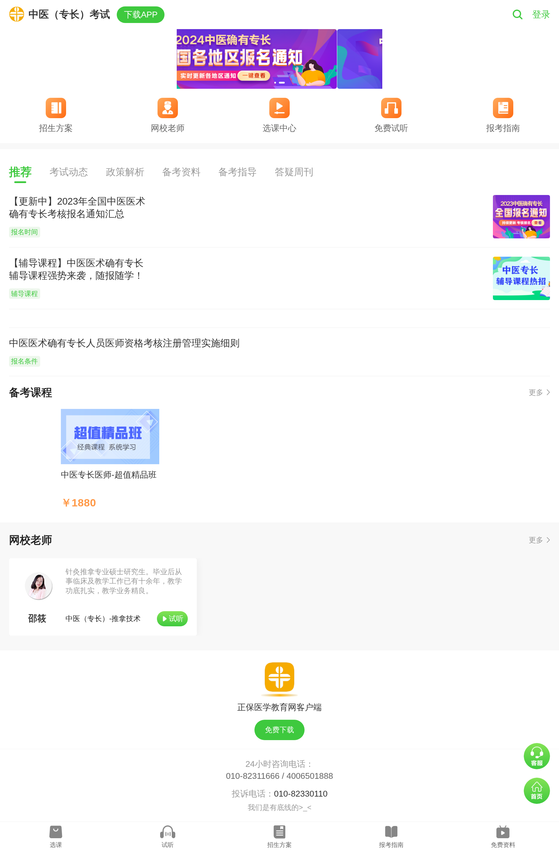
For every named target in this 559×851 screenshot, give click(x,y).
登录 (541, 14)
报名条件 (24, 361)
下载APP (141, 14)
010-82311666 (253, 776)
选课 (56, 844)
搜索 (518, 15)
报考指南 (391, 844)
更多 (536, 392)
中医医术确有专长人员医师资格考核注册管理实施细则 (124, 343)
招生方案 (279, 844)
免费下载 (279, 730)
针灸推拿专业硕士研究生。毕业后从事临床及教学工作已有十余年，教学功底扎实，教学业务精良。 (124, 581)
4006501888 (309, 776)
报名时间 (24, 232)
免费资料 (503, 844)
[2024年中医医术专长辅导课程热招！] (280, 59)
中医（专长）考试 (69, 13)
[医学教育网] (19, 13)
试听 (176, 619)
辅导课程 (24, 293)
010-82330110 (301, 793)
